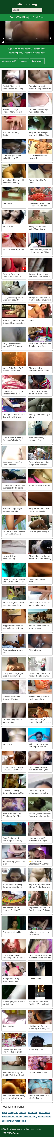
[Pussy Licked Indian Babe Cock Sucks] (40, 217)
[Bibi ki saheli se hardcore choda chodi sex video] (40, 359)
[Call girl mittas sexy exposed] (40, 146)
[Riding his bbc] (40, 641)
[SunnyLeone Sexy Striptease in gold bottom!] (14, 969)
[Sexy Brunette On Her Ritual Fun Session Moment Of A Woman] (40, 499)
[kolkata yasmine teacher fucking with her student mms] (40, 804)
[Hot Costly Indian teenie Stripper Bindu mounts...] (14, 311)
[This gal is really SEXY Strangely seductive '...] (14, 288)
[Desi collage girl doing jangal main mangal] (40, 453)
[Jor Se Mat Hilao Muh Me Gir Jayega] (40, 1086)
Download (37, 61)
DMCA (9, 1133)
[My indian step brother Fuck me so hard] (40, 687)
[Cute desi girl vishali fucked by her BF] (14, 146)
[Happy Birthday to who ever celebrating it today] (14, 616)
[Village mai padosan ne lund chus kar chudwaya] (40, 288)
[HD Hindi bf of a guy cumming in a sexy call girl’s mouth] (40, 1017)
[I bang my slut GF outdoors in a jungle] (40, 829)
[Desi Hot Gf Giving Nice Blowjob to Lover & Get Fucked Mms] (14, 781)
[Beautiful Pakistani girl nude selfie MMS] (40, 100)
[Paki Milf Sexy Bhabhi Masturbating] (14, 710)
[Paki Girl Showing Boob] (14, 240)
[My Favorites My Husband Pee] (40, 428)
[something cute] (40, 1040)
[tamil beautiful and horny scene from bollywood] (14, 1086)
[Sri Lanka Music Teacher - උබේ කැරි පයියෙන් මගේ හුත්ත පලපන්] (14, 522)
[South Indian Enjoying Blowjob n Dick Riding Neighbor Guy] (14, 875)
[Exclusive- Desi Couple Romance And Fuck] (40, 194)
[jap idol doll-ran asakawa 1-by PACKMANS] (14, 547)
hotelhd (28, 52)
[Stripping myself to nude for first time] (14, 992)
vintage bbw (38, 52)
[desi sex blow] (40, 969)
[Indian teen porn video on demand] (40, 923)
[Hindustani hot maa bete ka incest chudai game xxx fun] (14, 476)
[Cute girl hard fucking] (14, 923)
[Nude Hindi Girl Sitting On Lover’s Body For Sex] (14, 428)
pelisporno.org (26, 4)
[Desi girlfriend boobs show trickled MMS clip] (14, 77)
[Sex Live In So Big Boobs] (14, 123)
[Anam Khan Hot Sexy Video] (40, 171)
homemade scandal (22, 48)
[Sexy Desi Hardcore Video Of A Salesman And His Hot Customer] (14, 334)
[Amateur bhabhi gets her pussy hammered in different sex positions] (40, 265)
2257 (3, 1133)
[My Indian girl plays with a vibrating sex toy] (14, 171)
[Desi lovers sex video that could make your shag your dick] (40, 758)
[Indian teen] (14, 217)
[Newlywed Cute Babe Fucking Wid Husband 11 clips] (40, 992)
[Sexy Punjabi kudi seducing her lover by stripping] (14, 829)
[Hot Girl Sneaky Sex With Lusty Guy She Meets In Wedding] (14, 804)
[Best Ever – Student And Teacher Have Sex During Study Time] (40, 334)
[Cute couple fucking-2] (40, 522)
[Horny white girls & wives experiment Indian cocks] (14, 946)
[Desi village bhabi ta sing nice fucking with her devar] (14, 1040)
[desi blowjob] (14, 1017)
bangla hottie (40, 48)
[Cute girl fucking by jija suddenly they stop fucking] (14, 382)
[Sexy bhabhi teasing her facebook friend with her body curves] (40, 946)
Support (16, 1133)
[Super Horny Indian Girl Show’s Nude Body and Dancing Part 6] (40, 875)
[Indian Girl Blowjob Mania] (40, 570)
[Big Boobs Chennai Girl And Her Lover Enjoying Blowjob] (40, 898)
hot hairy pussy (16, 52)
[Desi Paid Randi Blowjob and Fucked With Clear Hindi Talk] (14, 570)
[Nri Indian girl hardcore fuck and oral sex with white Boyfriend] (40, 664)
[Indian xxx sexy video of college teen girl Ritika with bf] (40, 240)
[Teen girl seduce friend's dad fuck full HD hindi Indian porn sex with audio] (14, 405)
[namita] (40, 311)
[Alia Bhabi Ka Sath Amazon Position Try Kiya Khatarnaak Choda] (14, 898)
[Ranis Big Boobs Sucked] (40, 476)
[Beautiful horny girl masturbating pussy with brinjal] (40, 77)
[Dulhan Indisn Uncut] (40, 1063)
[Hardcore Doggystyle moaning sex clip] (14, 499)
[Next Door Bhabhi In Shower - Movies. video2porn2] (14, 687)
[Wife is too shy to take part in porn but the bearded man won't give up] (40, 735)
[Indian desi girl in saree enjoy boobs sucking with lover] (14, 593)
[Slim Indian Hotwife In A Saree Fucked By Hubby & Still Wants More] (40, 547)
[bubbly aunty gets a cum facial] (14, 852)
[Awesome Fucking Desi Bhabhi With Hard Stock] (14, 1063)
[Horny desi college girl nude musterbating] (14, 664)
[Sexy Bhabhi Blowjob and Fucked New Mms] (40, 123)
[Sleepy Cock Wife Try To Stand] (40, 405)
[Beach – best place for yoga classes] (40, 616)
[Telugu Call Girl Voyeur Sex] (14, 641)
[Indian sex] (14, 735)
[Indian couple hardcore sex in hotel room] (40, 593)
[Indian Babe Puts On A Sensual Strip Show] (14, 359)
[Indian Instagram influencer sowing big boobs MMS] (40, 781)
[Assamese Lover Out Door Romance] (14, 453)
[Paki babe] (14, 194)
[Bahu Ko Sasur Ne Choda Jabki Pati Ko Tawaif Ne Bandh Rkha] (14, 265)
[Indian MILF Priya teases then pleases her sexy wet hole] (40, 710)
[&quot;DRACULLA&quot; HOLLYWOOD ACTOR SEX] (14, 758)
